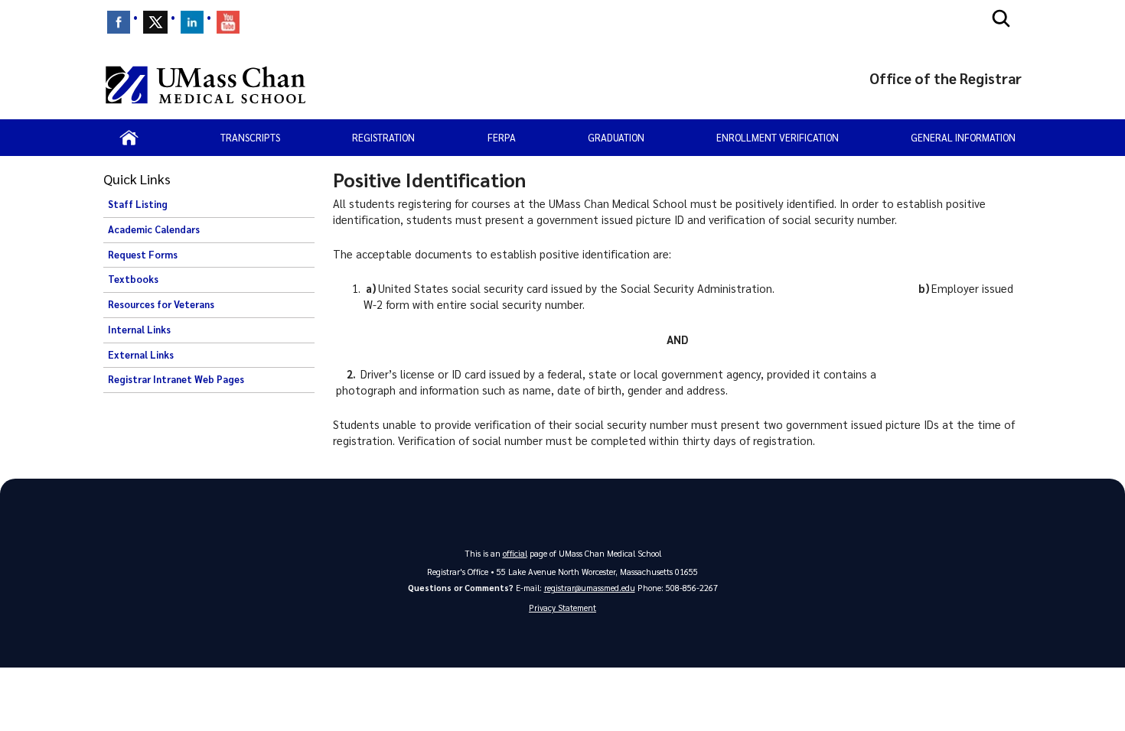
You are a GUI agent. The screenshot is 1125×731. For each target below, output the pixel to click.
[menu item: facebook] (118, 22)
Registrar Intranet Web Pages (176, 379)
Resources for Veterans (161, 304)
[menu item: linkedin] (192, 22)
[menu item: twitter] (155, 22)
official (515, 553)
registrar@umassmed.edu (589, 587)
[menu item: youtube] (228, 22)
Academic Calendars (154, 229)
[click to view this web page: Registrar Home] (129, 137)
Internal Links (139, 329)
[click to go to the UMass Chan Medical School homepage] (205, 85)
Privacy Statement (562, 607)
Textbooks (133, 279)
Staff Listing (138, 204)
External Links (141, 355)
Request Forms (143, 255)
